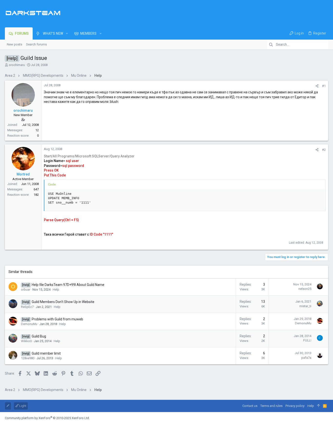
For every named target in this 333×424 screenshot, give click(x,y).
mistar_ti (305, 306)
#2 (324, 150)
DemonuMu (29, 324)
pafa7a (306, 357)
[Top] (318, 406)
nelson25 (304, 289)
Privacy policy (294, 406)
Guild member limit (46, 353)
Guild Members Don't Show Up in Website (63, 302)
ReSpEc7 (27, 307)
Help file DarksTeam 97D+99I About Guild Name (68, 285)
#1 (324, 86)
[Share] (317, 86)
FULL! (307, 340)
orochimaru (17, 65)
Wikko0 (26, 341)
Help (56, 289)
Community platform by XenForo (47, 418)
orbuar (25, 289)
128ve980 (27, 358)
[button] (67, 33)
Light (22, 406)
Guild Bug (39, 336)
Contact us (249, 406)
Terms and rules (271, 406)
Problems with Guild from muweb (57, 319)
